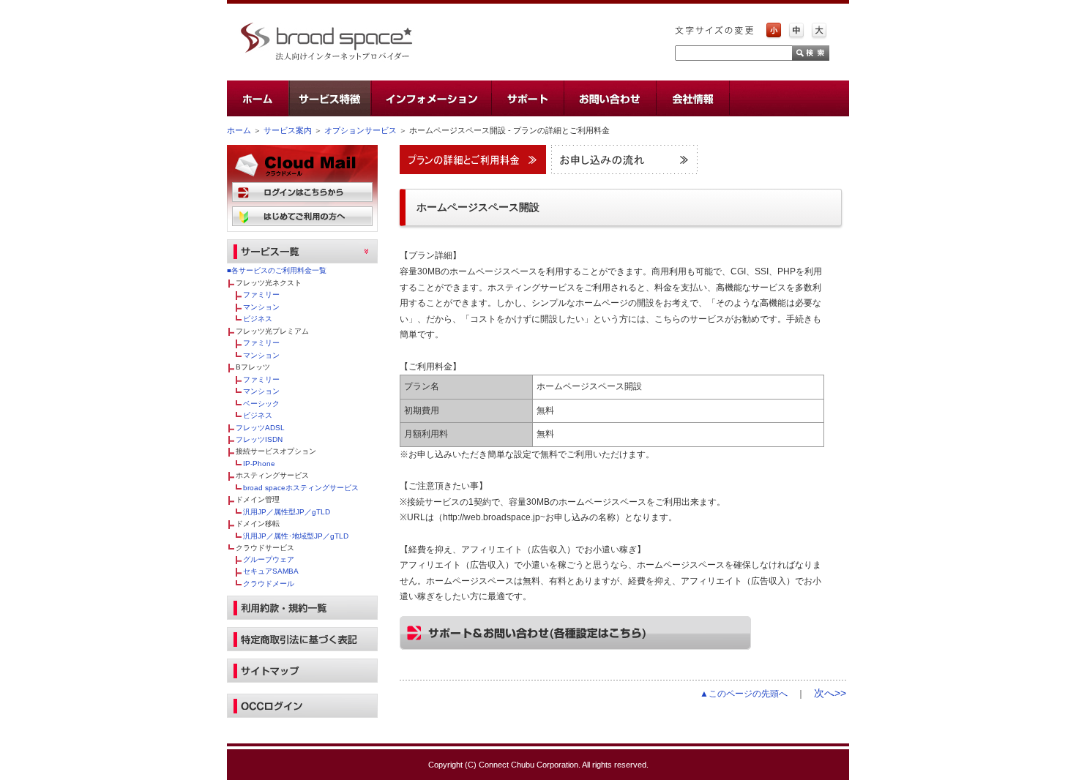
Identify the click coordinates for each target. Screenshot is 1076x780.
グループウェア (268, 559)
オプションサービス (360, 130)
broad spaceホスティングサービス (301, 488)
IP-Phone (259, 464)
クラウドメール (268, 584)
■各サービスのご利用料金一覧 (276, 270)
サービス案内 (288, 130)
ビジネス (257, 319)
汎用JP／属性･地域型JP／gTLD (295, 536)
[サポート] (526, 98)
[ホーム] (257, 98)
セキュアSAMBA (271, 571)
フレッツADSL (260, 428)
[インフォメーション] (430, 98)
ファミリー (261, 294)
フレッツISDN (259, 439)
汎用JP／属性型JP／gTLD (286, 512)
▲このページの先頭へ (744, 694)
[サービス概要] (329, 98)
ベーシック (261, 404)
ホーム (239, 130)
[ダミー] (788, 98)
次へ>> (830, 693)
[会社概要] (691, 98)
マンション (261, 307)
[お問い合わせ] (609, 98)
